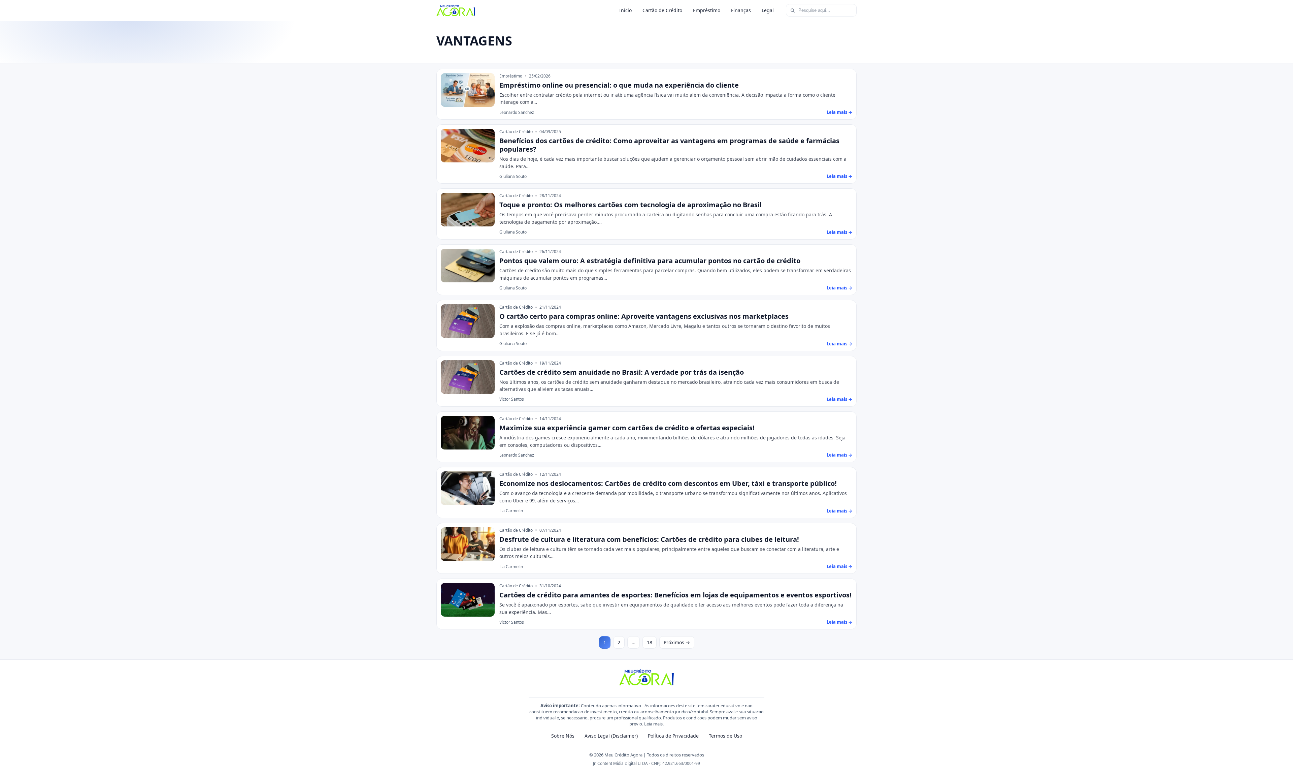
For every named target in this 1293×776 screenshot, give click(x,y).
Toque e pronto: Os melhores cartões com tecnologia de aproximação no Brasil (630, 204)
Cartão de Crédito (662, 10)
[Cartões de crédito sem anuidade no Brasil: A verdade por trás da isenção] (468, 377)
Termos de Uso (725, 736)
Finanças (741, 10)
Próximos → (677, 642)
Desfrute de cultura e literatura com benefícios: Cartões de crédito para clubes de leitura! (649, 539)
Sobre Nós (562, 736)
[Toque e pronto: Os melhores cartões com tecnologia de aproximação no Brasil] (468, 209)
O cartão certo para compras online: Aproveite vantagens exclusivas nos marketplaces (644, 316)
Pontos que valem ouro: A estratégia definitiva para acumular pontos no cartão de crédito (649, 260)
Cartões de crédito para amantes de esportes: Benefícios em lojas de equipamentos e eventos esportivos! (675, 594)
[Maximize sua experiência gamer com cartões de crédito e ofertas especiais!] (468, 432)
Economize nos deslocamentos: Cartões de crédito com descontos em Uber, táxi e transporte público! (668, 483)
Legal (768, 10)
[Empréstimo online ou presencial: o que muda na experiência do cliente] (468, 90)
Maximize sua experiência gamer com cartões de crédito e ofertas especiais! (627, 427)
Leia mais (653, 724)
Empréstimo (706, 10)
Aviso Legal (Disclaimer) (611, 736)
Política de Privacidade (673, 736)
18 (649, 642)
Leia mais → (839, 112)
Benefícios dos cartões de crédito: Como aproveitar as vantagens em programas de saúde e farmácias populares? (669, 145)
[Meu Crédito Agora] (455, 10)
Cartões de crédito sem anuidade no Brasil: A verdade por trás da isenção (621, 372)
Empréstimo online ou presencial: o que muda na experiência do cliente (619, 85)
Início (625, 10)
